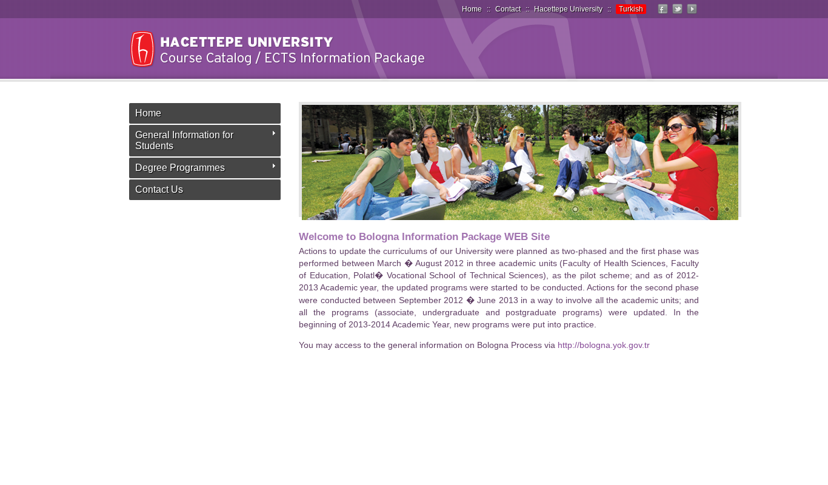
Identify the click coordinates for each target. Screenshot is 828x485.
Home (472, 9)
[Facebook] (662, 14)
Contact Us (159, 189)
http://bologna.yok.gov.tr (604, 345)
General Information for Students (184, 140)
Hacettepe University (568, 9)
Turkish (631, 9)
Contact (508, 9)
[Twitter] (677, 14)
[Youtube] (691, 14)
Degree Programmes (180, 167)
